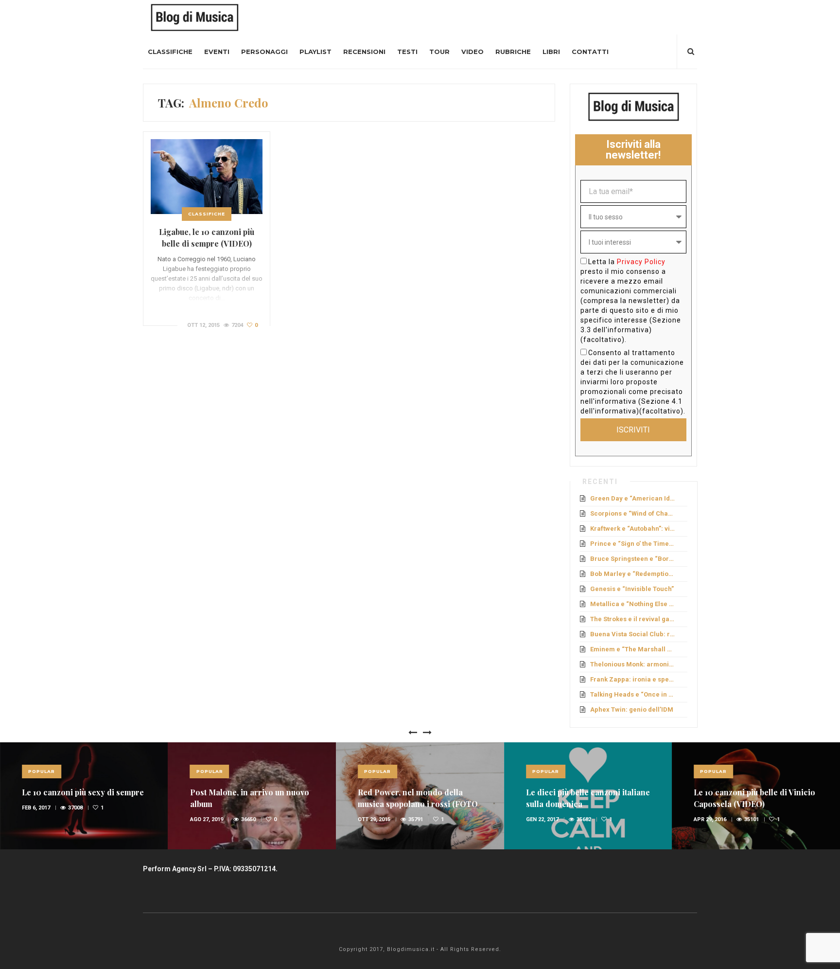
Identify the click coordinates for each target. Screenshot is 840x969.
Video (472, 51)
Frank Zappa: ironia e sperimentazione (633, 679)
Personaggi (264, 51)
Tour (439, 51)
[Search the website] (690, 51)
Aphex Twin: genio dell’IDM (631, 709)
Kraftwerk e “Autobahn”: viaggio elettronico (633, 528)
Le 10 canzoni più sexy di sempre (83, 792)
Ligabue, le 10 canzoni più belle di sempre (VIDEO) (206, 238)
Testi (407, 51)
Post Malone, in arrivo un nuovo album (249, 798)
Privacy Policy (641, 262)
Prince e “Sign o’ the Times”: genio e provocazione (633, 543)
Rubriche (513, 51)
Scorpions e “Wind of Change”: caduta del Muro (633, 513)
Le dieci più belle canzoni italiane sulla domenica (588, 798)
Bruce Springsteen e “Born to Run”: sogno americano (633, 558)
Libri (551, 51)
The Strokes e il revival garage (633, 619)
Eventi (216, 51)
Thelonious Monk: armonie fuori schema (633, 664)
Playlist (315, 51)
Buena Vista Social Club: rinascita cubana (633, 634)
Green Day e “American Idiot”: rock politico (633, 498)
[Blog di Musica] (194, 17)
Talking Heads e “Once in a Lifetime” (633, 694)
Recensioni (364, 51)
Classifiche (170, 51)
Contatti (590, 51)
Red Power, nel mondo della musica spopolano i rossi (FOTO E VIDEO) (418, 804)
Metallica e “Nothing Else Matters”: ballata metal (633, 604)
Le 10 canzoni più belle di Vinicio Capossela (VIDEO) (754, 798)
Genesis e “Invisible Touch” (632, 588)
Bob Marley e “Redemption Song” (633, 573)
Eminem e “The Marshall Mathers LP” (633, 649)
